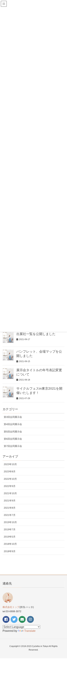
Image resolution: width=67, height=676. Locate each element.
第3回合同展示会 (13, 417)
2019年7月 (9, 529)
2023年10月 (10, 464)
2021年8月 (9, 507)
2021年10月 (10, 493)
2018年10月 (10, 544)
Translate (30, 630)
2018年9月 (9, 551)
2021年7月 (9, 515)
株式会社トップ (11, 607)
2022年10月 (10, 479)
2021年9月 (9, 500)
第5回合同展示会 (13, 431)
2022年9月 (9, 486)
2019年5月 (9, 536)
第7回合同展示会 (13, 446)
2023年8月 (9, 471)
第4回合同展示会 (13, 424)
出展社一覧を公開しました (35, 334)
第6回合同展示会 (13, 438)
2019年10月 (10, 522)
